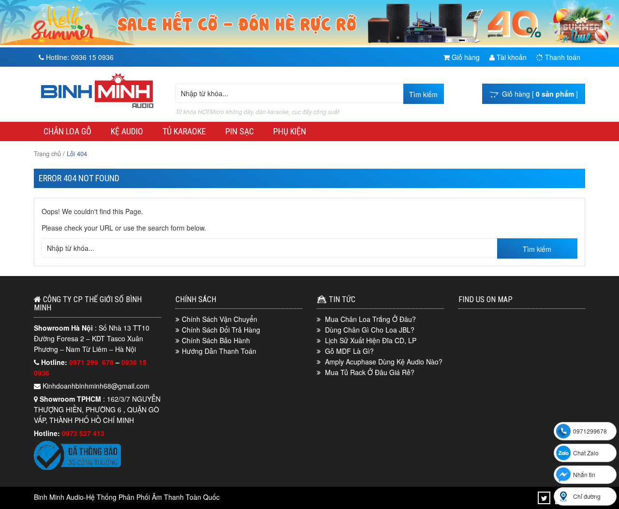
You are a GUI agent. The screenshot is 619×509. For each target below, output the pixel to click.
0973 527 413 (83, 433)
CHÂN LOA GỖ (67, 131)
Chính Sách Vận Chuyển (219, 319)
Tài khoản (511, 57)
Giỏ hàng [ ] (538, 94)
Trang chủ (47, 153)
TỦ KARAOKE (184, 131)
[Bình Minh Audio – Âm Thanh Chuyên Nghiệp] (97, 108)
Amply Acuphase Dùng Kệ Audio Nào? (383, 361)
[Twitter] (544, 498)
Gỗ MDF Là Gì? (349, 351)
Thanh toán (561, 57)
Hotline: (79, 57)
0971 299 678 (92, 362)
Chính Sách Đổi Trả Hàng (221, 329)
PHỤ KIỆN (289, 131)
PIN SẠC (239, 131)
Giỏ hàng (465, 57)
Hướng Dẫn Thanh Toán (219, 351)
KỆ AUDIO (127, 131)
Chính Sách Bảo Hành (216, 340)
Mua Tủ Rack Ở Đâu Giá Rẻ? (369, 372)
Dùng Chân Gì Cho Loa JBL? (369, 329)
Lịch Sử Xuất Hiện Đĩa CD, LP (370, 340)
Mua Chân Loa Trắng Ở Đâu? (370, 319)
